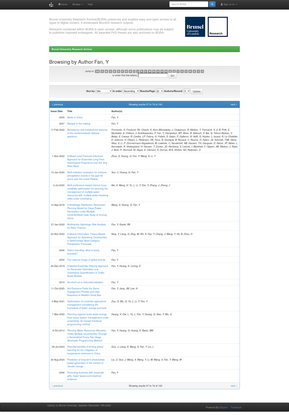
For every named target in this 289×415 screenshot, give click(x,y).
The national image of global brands (86, 259)
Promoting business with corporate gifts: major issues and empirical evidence (85, 376)
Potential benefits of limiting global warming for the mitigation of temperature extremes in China (85, 350)
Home (64, 4)
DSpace (223, 407)
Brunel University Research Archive (72, 49)
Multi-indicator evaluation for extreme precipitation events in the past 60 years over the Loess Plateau (87, 176)
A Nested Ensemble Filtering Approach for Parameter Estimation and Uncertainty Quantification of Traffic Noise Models (87, 271)
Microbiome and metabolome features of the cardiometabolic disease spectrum (87, 133)
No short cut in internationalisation (85, 282)
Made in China (75, 117)
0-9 (97, 71)
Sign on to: (229, 4)
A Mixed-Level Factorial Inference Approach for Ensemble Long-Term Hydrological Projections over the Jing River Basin (87, 161)
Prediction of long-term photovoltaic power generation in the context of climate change (86, 363)
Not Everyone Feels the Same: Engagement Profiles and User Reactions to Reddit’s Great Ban (84, 292)
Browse (77, 4)
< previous (57, 104)
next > (234, 104)
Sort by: (90, 91)
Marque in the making (78, 123)
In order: (117, 91)
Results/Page (147, 91)
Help (90, 4)
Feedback (236, 407)
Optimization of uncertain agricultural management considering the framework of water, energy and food (86, 305)
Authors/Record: (173, 91)
